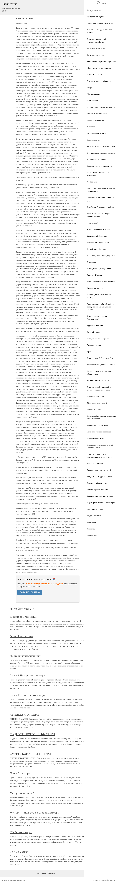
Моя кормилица (93, 94)
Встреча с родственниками (97, 489)
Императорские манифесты (98, 338)
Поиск (101, 3)
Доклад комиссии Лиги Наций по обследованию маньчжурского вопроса (100, 307)
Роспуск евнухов (93, 140)
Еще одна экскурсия (95, 509)
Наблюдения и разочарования (99, 268)
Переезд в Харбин (94, 409)
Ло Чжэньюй (92, 181)
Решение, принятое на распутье (99, 166)
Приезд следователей (95, 438)
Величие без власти (95, 288)
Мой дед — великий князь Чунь (99, 23)
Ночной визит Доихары (96, 249)
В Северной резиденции (96, 159)
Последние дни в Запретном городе (101, 153)
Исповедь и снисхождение (97, 425)
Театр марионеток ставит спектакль (101, 281)
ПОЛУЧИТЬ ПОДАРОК (30, 592)
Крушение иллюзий (95, 325)
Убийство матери (21, 832)
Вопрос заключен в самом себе (99, 470)
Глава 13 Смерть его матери (28, 695)
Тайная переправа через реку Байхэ (101, 255)
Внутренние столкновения (97, 133)
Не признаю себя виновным (98, 380)
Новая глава (92, 535)
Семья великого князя (95, 55)
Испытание (91, 522)
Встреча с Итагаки (94, 275)
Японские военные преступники (100, 496)
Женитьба (91, 126)
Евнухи (90, 87)
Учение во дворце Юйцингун (99, 81)
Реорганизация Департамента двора (101, 146)
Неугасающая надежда (96, 120)
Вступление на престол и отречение (101, 61)
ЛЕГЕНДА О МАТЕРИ (24, 714)
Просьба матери (20, 773)
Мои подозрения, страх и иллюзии (101, 364)
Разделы (51, 873)
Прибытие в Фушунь (95, 396)
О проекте (41, 873)
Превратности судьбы (95, 16)
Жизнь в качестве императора (99, 68)
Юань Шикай (92, 100)
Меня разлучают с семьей (97, 403)
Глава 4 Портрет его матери (27, 675)
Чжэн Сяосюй (92, 223)
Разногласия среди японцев (98, 242)
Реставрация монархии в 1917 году (101, 107)
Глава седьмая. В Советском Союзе (101, 358)
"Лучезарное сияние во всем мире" (101, 502)
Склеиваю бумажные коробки (99, 431)
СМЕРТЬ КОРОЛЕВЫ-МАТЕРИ (30, 754)
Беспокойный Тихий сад (97, 236)
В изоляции (91, 262)
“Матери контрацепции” (25, 656)
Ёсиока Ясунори (93, 332)
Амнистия (91, 528)
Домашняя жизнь (94, 345)
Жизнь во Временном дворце (98, 229)
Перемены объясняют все (97, 483)
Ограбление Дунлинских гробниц (100, 207)
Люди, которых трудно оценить (99, 476)
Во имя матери (19, 852)
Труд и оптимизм (94, 515)
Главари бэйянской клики (97, 113)
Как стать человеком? (95, 463)
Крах (89, 351)
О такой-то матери (21, 636)
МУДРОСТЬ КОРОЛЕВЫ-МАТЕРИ (32, 734)
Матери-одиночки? (22, 793)
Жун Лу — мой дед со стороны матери (34, 812)
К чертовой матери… (23, 616)
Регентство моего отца (96, 48)
